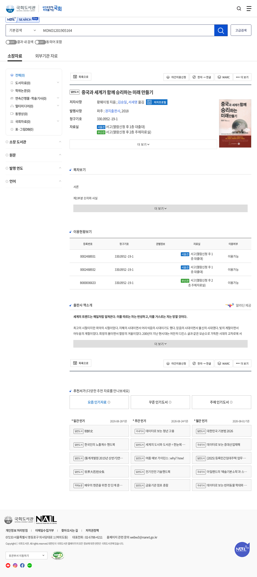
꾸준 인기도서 (158, 402)
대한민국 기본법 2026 (215, 431)
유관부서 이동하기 (19, 555)
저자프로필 (160, 102)
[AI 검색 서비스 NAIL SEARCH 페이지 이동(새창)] (23, 19)
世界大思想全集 (89, 471)
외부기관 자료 (46, 56)
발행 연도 (16, 168)
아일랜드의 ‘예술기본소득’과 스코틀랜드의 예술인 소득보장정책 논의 (221, 473)
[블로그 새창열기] (29, 564)
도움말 (109, 402)
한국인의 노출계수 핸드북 (95, 444)
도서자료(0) (22, 82)
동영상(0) (21, 113)
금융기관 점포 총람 (152, 485)
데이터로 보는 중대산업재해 (218, 444)
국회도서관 (21, 8)
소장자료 (15, 56)
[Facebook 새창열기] (22, 564)
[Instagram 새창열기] (15, 564)
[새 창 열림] (58, 555)
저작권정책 (92, 530)
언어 (12, 181)
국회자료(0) (22, 121)
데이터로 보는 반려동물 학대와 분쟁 (221, 487)
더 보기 (245, 77)
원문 (12, 155)
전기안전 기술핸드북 (153, 471)
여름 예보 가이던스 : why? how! (160, 458)
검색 (239, 8)
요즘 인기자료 (97, 402)
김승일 (122, 102)
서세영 (133, 102)
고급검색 (241, 30)
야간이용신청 (178, 77)
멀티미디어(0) (24, 106)
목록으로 (83, 77)
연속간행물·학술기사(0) (30, 98)
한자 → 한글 (204, 77)
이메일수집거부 (44, 530)
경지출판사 (112, 110)
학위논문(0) (22, 90)
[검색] (220, 30)
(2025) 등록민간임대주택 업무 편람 (221, 460)
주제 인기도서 (220, 402)
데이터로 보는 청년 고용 (155, 431)
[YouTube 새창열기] (8, 564)
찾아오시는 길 (69, 530)
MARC (226, 77)
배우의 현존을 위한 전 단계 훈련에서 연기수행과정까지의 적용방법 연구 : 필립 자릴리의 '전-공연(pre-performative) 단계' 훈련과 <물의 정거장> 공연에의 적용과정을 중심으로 (99, 487)
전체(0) (20, 75)
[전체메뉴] (249, 8)
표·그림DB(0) (24, 129)
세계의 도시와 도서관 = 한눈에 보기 (160, 446)
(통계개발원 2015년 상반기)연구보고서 (98, 460)
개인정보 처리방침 (17, 530)
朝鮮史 (84, 431)
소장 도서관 (17, 141)
